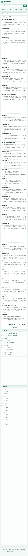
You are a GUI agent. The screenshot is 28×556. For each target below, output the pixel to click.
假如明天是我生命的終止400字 (9, 94)
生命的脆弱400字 (6, 28)
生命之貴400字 (5, 67)
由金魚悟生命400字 (6, 151)
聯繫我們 (14, 549)
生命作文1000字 (5, 424)
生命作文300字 (4, 403)
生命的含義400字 (6, 288)
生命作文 (3, 389)
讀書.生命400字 (5, 253)
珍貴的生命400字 (5, 345)
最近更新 (23, 549)
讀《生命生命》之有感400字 (8, 19)
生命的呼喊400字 (6, 187)
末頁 (16, 327)
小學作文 (4, 9)
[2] (12, 324)
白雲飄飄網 (7, 1)
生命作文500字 (4, 412)
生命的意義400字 (5, 338)
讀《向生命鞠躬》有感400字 (8, 142)
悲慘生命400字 (5, 124)
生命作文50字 (4, 391)
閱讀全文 (5, 25)
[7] (24, 324)
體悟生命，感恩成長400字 (7, 349)
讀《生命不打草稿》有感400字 (9, 305)
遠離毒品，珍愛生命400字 (7, 352)
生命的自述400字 (6, 76)
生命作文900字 (4, 422)
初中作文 (9, 9)
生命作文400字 (8, 13)
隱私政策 (19, 549)
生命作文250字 (4, 400)
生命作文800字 (4, 419)
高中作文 (15, 9)
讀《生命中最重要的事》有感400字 (9, 333)
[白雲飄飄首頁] (2, 2)
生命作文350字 (4, 405)
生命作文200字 (4, 398)
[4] (17, 324)
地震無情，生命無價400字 (7, 354)
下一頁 (12, 327)
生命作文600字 (4, 414)
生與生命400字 (5, 160)
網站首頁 (5, 549)
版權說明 (9, 549)
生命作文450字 (4, 410)
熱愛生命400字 (5, 223)
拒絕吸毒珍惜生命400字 (6, 340)
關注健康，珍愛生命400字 (7, 347)
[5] (19, 324)
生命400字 (4, 58)
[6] (22, 324)
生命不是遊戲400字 (6, 133)
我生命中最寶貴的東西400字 (7, 342)
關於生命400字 (5, 169)
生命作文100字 (4, 393)
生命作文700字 (4, 417)
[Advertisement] (14, 51)
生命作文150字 (4, 396)
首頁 (3, 13)
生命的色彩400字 (6, 37)
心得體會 (20, 9)
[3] (14, 324)
